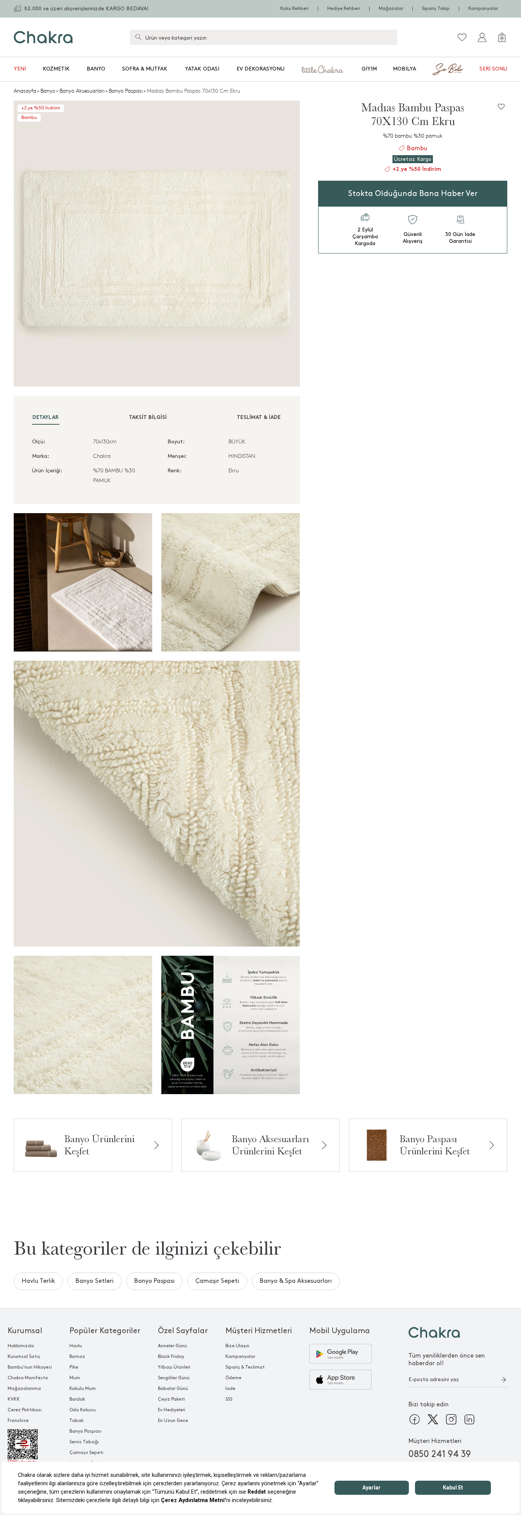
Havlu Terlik (38, 1281)
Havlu (75, 1346)
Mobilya (404, 68)
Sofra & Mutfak (144, 68)
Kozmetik (56, 68)
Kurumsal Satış (24, 1357)
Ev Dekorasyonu (260, 68)
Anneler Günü (172, 1346)
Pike (73, 1367)
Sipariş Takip (436, 8)
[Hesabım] (482, 37)
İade (230, 1389)
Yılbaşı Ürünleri (174, 1367)
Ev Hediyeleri (171, 1410)
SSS (228, 1399)
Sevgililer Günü (174, 1378)
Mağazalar (391, 8)
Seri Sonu (493, 68)
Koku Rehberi (294, 8)
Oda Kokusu (82, 1410)
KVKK (14, 1399)
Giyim (369, 68)
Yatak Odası (202, 68)
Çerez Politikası (25, 1410)
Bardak (77, 1399)
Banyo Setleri (95, 1281)
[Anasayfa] (43, 37)
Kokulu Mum (82, 1389)
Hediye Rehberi (343, 8)
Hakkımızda (21, 1346)
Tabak (76, 1421)
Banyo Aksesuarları (82, 91)
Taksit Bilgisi (148, 417)
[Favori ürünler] (462, 37)
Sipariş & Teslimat (245, 1367)
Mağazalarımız (24, 1389)
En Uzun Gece (173, 1421)
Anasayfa (25, 91)
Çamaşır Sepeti (217, 1281)
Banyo (96, 68)
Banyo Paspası (126, 91)
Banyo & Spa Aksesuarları (296, 1281)
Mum (74, 1378)
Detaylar (45, 417)
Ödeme (233, 1378)
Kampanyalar (483, 8)
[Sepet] (502, 37)
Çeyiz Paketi (171, 1399)
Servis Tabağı (84, 1442)
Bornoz (77, 1357)
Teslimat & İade (259, 417)
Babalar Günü (173, 1389)
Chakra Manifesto (28, 1378)
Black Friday (171, 1357)
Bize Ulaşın (237, 1346)
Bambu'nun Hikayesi (30, 1367)
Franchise (18, 1421)
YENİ (20, 68)
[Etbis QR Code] (30, 1446)
